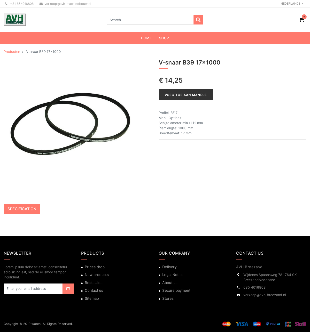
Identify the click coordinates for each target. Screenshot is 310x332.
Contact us (94, 290)
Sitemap (92, 298)
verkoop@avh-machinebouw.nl (68, 4)
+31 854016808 (21, 4)
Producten (12, 51)
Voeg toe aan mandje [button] (186, 95)
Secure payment (176, 290)
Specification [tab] (22, 208)
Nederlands (291, 3)
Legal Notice (173, 274)
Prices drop (95, 267)
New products (97, 274)
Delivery (169, 267)
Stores (168, 298)
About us (170, 282)
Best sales (93, 282)
